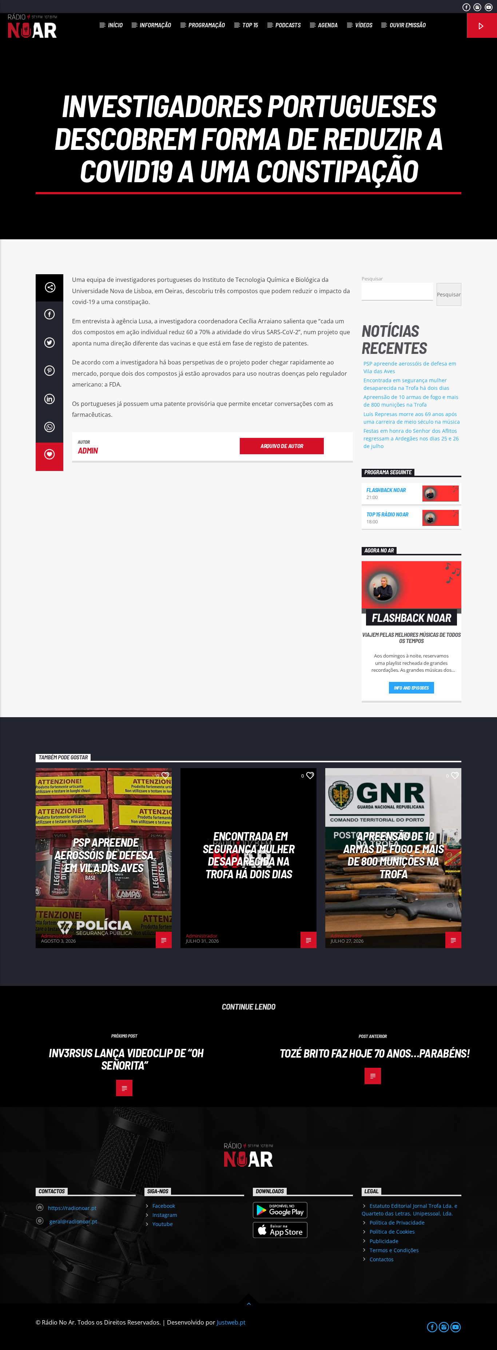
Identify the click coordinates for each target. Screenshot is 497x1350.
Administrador (56, 935)
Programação (206, 24)
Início (115, 24)
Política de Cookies (392, 1231)
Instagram (164, 1214)
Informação (155, 24)
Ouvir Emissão (408, 24)
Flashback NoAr (386, 489)
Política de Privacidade (397, 1222)
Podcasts (288, 24)
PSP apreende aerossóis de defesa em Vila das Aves (103, 854)
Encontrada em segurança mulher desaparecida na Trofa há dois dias (248, 854)
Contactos (382, 1259)
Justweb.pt (231, 1322)
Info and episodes (411, 688)
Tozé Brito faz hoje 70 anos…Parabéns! (374, 1053)
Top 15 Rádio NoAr (387, 514)
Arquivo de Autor (282, 445)
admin (88, 450)
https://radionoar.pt (72, 1208)
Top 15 (250, 24)
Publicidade (384, 1241)
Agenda (328, 24)
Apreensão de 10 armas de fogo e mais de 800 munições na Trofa (393, 854)
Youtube (162, 1224)
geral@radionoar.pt (72, 1221)
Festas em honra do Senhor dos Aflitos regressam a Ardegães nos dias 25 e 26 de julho (411, 438)
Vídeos (363, 24)
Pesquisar (372, 278)
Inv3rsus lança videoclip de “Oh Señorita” (126, 1059)
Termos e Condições (394, 1250)
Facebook (163, 1205)
